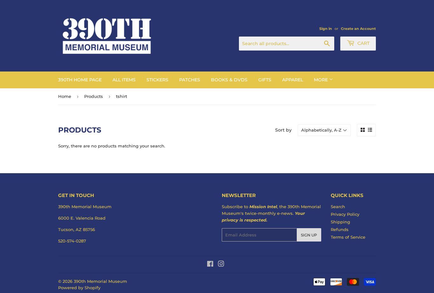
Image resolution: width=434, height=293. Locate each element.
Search (338, 206)
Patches (189, 80)
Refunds (340, 229)
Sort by (283, 130)
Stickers (157, 80)
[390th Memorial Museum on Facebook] (210, 264)
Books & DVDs (229, 80)
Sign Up (309, 235)
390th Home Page (80, 80)
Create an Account (358, 28)
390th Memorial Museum (100, 281)
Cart (363, 43)
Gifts (264, 80)
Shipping (340, 221)
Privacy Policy (345, 214)
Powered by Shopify (79, 287)
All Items (124, 80)
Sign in (325, 28)
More (321, 80)
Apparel (292, 80)
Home (64, 96)
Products (93, 96)
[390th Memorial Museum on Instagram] (221, 264)
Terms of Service (348, 237)
